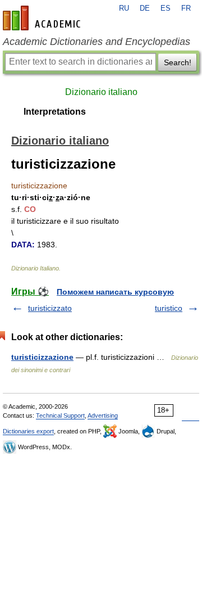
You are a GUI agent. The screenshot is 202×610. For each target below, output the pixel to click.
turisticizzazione (42, 357)
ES (165, 8)
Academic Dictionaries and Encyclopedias (96, 41)
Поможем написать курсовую (115, 291)
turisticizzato (50, 308)
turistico (168, 308)
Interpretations (55, 111)
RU (124, 8)
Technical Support (60, 415)
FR (186, 8)
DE (145, 8)
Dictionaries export (28, 431)
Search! (177, 62)
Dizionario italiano (101, 92)
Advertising (103, 415)
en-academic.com (43, 18)
